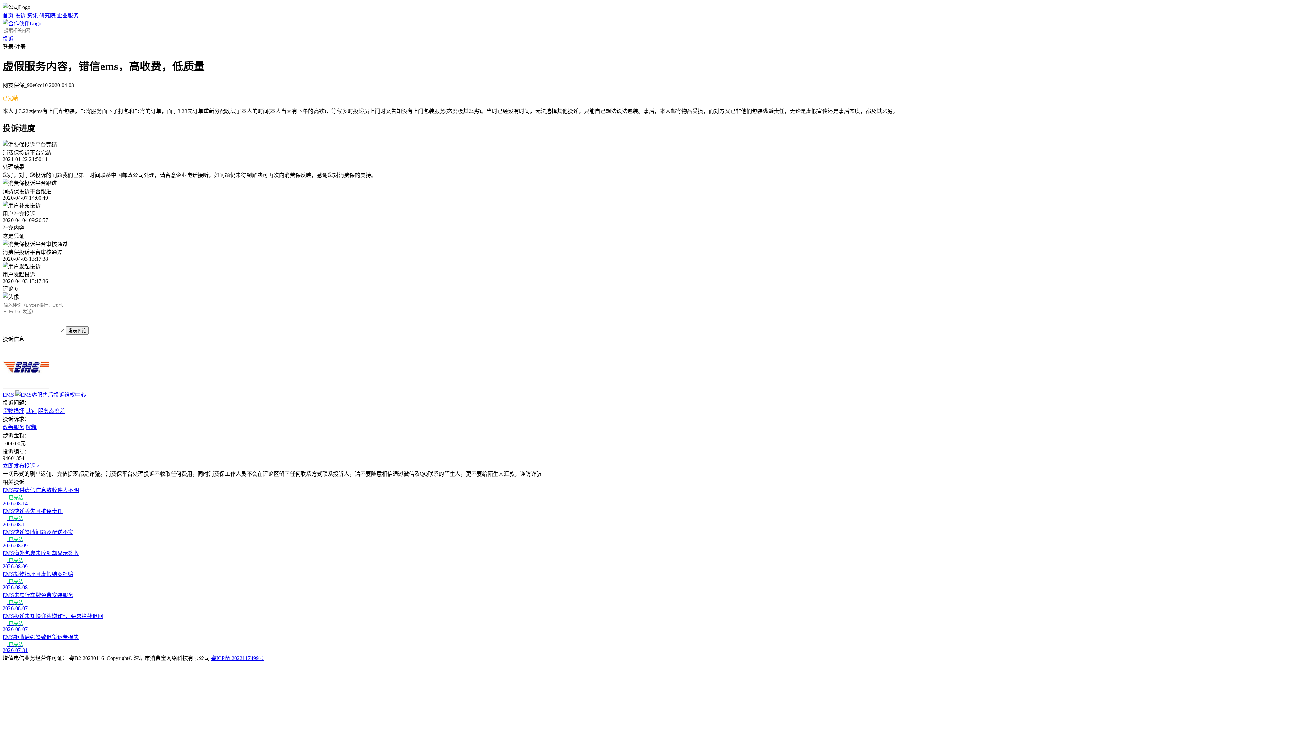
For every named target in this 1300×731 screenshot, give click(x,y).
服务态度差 (51, 411)
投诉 (21, 15)
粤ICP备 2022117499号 (237, 658)
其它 (31, 411)
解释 (31, 427)
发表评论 (77, 330)
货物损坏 (13, 411)
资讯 (33, 15)
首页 (9, 15)
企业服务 (68, 15)
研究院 (48, 15)
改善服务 (13, 427)
